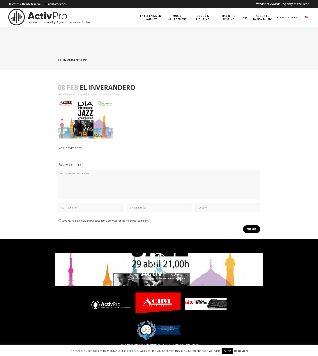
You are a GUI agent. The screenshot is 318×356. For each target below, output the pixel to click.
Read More (241, 351)
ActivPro (87, 94)
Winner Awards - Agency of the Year (284, 4)
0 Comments (102, 94)
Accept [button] (227, 351)
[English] (306, 17)
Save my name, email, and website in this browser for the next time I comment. (105, 220)
